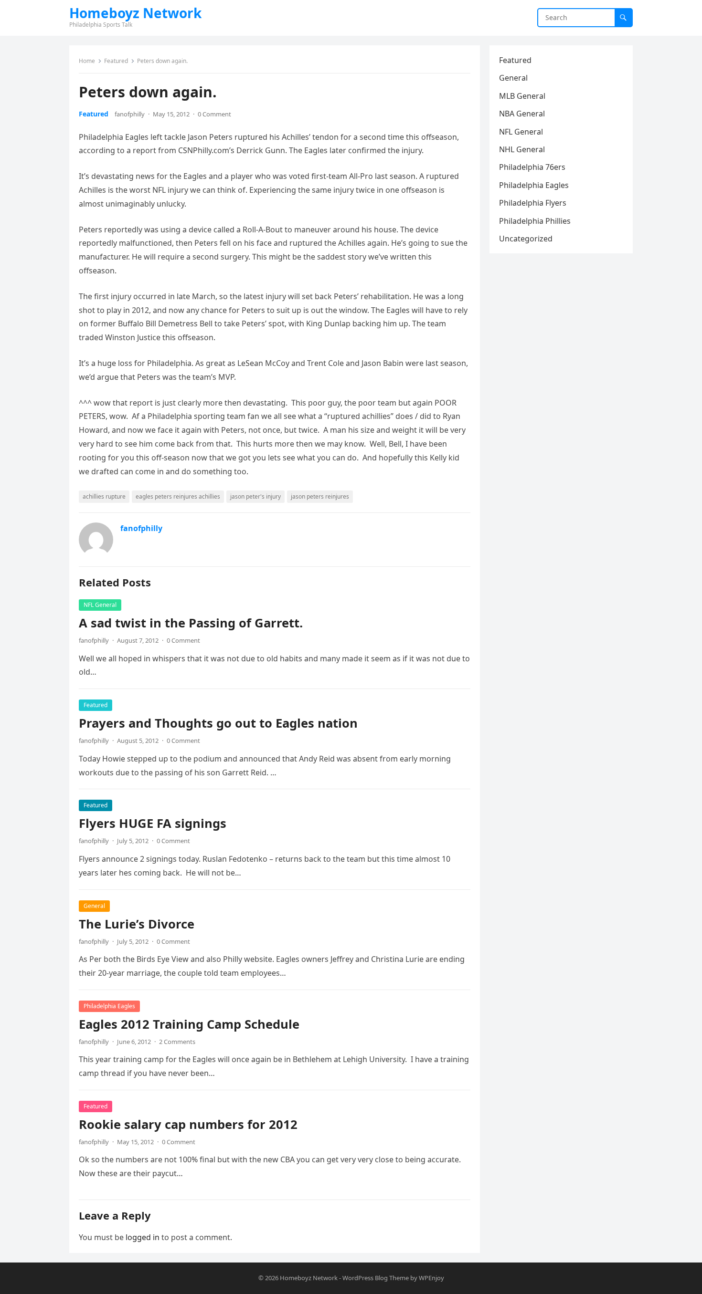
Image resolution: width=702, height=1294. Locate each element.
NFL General (100, 605)
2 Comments (177, 1041)
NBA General (522, 113)
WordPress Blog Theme (375, 1277)
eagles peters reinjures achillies (178, 496)
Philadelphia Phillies (535, 221)
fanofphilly (130, 114)
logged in (143, 1237)
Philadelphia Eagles (109, 1006)
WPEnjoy (431, 1277)
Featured (116, 61)
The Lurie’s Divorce (136, 924)
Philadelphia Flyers (532, 203)
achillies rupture (104, 496)
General (94, 906)
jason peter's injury (255, 496)
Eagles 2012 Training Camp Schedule (189, 1024)
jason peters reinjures (320, 496)
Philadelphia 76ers (532, 167)
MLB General (522, 96)
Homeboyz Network (135, 13)
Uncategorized (526, 238)
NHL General (522, 149)
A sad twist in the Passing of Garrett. (191, 623)
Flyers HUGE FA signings (152, 823)
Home (87, 61)
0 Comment (214, 114)
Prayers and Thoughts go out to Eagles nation (218, 723)
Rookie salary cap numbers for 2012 (188, 1124)
